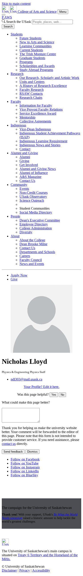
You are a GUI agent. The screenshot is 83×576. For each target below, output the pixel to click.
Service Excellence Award (37, 113)
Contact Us (27, 181)
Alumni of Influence (33, 173)
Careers (24, 256)
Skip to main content (16, 3)
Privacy (24, 570)
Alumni (24, 157)
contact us (9, 444)
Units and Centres (31, 82)
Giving (24, 161)
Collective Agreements (35, 121)
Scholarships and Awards (37, 66)
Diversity (25, 232)
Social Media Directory (35, 212)
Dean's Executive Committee (39, 220)
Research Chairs (30, 97)
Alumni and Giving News (37, 169)
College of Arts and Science (37, 11)
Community (19, 185)
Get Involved (28, 165)
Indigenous (18, 125)
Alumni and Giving (24, 153)
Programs (26, 62)
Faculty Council (30, 260)
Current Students (31, 50)
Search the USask (18, 22)
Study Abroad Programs (36, 70)
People (15, 216)
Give (14, 279)
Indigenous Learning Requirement (43, 141)
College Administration (35, 228)
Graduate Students (32, 58)
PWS (7, 17)
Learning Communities (35, 46)
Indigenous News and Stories (39, 145)
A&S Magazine (30, 177)
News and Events (31, 264)
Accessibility (41, 570)
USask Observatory (33, 196)
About (15, 236)
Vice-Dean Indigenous (35, 129)
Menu (62, 11)
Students (17, 34)
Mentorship (27, 117)
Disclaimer (9, 570)
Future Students (30, 38)
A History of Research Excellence (43, 86)
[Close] (3, 14)
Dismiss (32, 451)
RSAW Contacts (31, 93)
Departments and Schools (37, 252)
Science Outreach (31, 200)
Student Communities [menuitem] (34, 208)
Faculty (16, 101)
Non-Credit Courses (33, 192)
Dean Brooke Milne (33, 244)
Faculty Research (31, 89)
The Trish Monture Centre (37, 54)
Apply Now (19, 275)
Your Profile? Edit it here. (41, 387)
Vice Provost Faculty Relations (41, 109)
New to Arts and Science (36, 42)
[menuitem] (46, 52)
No (62, 394)
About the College (32, 240)
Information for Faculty (35, 105)
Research (17, 74)
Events (24, 188)
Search (8, 26)
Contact (24, 149)
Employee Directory (33, 224)
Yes (53, 394)
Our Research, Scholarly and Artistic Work (49, 78)
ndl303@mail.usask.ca (26, 379)
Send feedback (13, 451)
